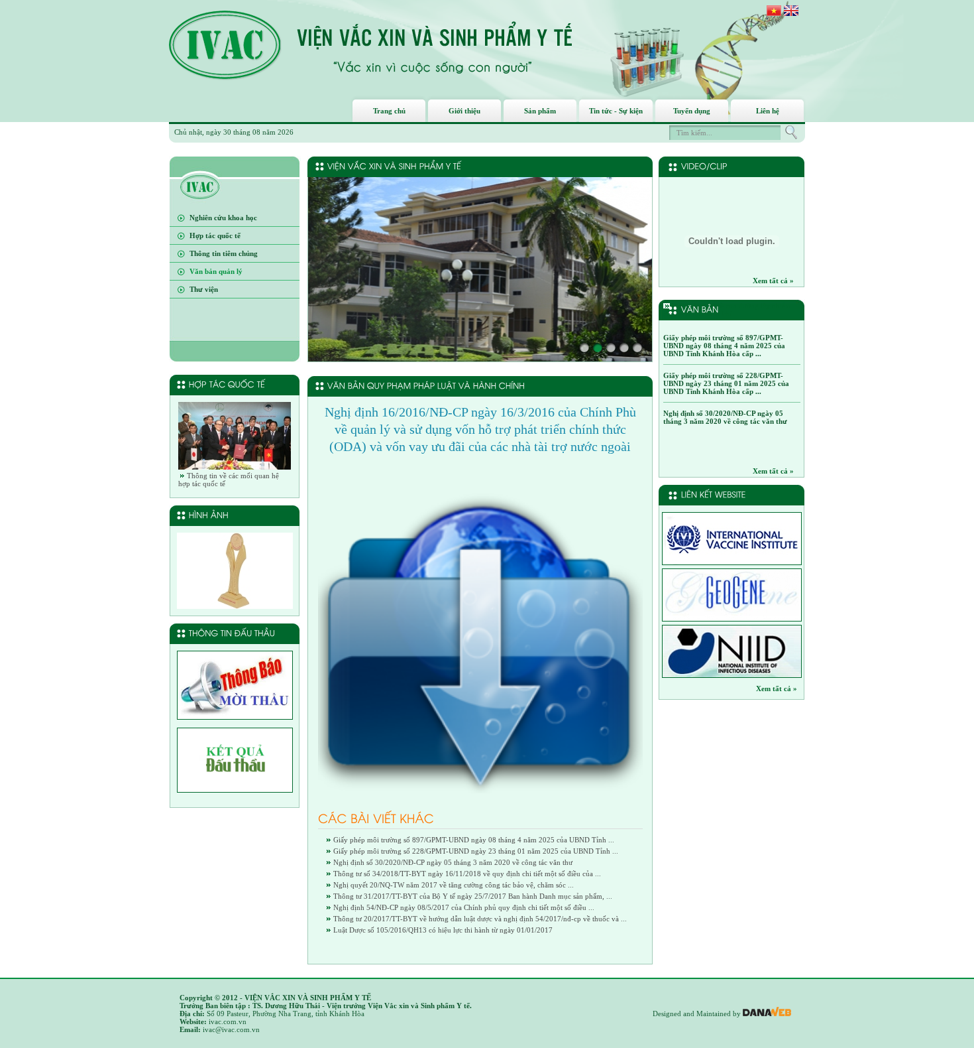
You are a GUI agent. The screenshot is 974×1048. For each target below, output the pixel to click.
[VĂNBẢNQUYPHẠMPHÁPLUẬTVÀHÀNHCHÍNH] (426, 385)
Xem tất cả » (773, 281)
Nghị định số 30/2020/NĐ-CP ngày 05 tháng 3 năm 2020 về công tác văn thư (452, 862)
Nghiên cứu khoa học (223, 218)
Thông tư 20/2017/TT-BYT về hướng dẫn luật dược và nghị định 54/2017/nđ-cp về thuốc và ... (480, 919)
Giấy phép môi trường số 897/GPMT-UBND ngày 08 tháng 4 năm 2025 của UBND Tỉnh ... (473, 840)
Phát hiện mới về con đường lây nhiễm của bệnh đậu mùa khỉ (727, 310)
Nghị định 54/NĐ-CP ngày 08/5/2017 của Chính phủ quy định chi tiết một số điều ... (463, 907)
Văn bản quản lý (216, 271)
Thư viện (203, 289)
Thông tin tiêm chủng (223, 253)
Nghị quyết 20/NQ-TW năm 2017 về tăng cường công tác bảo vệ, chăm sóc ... (453, 885)
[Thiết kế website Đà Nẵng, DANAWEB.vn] (767, 1013)
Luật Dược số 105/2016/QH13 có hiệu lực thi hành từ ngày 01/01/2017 (443, 930)
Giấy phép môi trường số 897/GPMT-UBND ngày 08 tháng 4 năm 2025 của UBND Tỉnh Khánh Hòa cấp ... (724, 346)
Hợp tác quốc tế (215, 235)
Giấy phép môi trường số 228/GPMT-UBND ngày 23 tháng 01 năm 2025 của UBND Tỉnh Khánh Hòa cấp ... (726, 383)
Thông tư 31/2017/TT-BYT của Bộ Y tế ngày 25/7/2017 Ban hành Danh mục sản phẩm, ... (472, 896)
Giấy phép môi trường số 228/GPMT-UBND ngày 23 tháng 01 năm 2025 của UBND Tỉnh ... (475, 851)
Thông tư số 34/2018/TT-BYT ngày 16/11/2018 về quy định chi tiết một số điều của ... (467, 874)
